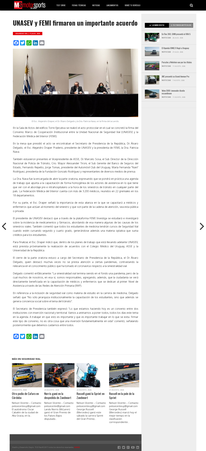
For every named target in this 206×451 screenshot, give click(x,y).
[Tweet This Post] (27, 379)
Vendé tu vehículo (132, 5)
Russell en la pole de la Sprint (121, 396)
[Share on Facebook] (20, 379)
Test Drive (61, 5)
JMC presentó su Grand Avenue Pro (175, 76)
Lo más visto (158, 25)
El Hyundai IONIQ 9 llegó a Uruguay (175, 48)
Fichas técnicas (79, 5)
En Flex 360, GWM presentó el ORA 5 (176, 34)
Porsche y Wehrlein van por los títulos (177, 62)
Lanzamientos (112, 5)
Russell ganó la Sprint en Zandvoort (90, 396)
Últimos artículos (182, 25)
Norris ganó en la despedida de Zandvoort (57, 396)
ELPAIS (77, 447)
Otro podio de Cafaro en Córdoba (25, 396)
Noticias (96, 5)
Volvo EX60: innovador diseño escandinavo (173, 92)
